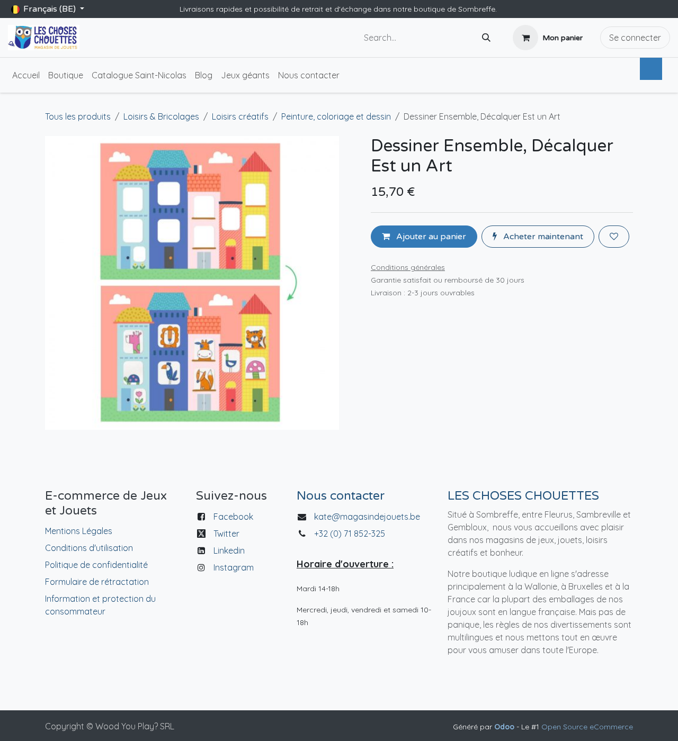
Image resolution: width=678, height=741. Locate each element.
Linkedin (229, 550)
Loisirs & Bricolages (161, 116)
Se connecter (635, 37)
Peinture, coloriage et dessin (336, 116)
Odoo (505, 726)
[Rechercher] (486, 37)
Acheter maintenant (542, 236)
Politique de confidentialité (96, 564)
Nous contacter (341, 496)
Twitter (226, 533)
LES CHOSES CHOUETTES (523, 496)
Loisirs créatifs (240, 116)
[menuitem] (26, 75)
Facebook (233, 516)
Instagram (233, 567)
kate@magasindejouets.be (367, 516)
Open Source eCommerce (587, 726)
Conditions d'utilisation (89, 548)
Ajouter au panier (430, 236)
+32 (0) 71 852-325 (350, 533)
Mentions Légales (78, 531)
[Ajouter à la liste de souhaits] (614, 236)
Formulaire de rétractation (97, 581)
